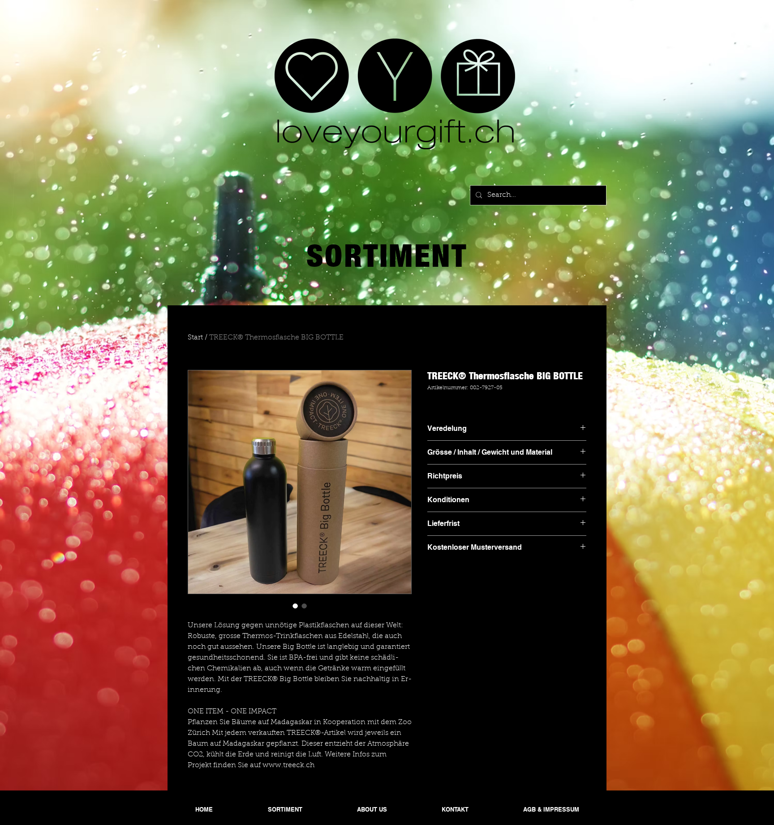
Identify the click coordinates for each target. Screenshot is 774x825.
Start (195, 337)
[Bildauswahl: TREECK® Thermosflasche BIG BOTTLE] (295, 605)
